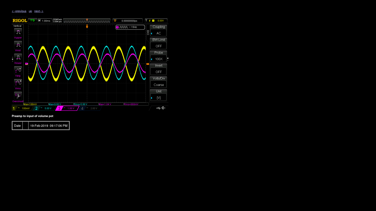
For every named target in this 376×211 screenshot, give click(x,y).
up (30, 11)
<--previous (19, 11)
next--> (38, 11)
